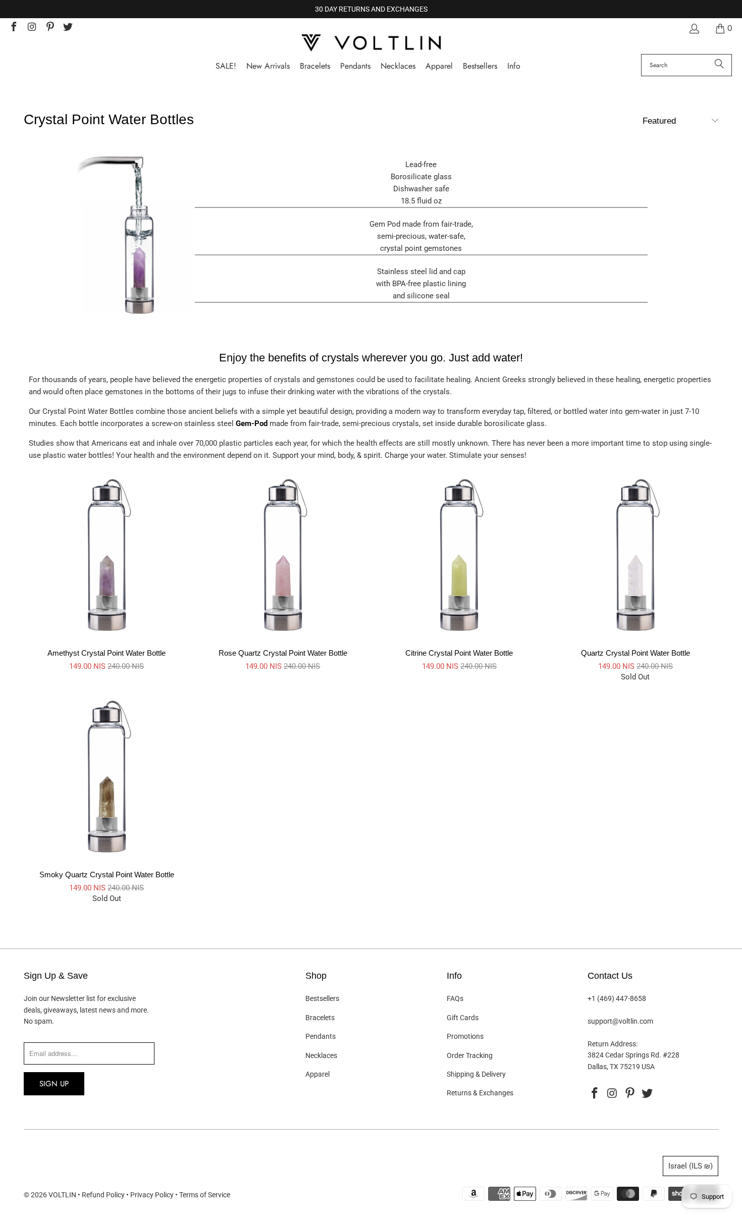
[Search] (719, 65)
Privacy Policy (152, 1195)
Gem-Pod (252, 423)
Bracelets (320, 1018)
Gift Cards (463, 1018)
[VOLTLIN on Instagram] (31, 28)
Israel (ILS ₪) (690, 1166)
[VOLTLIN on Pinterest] (49, 28)
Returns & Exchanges (480, 1093)
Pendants (320, 1036)
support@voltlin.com (620, 1021)
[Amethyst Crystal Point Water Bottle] (139, 317)
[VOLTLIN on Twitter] (67, 28)
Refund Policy (103, 1195)
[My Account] (693, 28)
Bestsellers (322, 998)
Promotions (465, 1036)
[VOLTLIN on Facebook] (13, 28)
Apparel (317, 1074)
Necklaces (321, 1055)
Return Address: (613, 1044)
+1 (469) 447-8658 (617, 998)
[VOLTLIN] (371, 43)
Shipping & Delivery (476, 1074)
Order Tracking (470, 1055)
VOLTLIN (62, 1195)
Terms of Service (204, 1195)
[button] (513, 66)
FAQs (455, 998)
